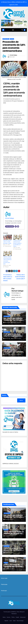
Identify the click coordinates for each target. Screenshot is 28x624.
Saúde (14, 620)
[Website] (16, 226)
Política (13, 617)
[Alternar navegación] (13, 30)
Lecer (10, 620)
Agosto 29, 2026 (9, 519)
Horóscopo (4, 590)
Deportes (6, 529)
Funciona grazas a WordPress (10, 611)
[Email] (18, 226)
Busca (4, 395)
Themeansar (14, 613)
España (17, 617)
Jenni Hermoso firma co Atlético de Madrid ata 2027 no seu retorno (14, 533)
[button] (22, 30)
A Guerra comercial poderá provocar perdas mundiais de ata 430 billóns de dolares (17, 243)
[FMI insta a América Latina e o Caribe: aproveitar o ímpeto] (7, 237)
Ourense (6, 562)
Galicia (4, 617)
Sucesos (8, 617)
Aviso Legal (4, 578)
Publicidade (4, 584)
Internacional (7, 316)
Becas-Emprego (20, 620)
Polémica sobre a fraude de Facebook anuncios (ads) (20, 276)
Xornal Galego (13, 55)
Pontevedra (6, 546)
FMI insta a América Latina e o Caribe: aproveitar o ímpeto (7, 242)
